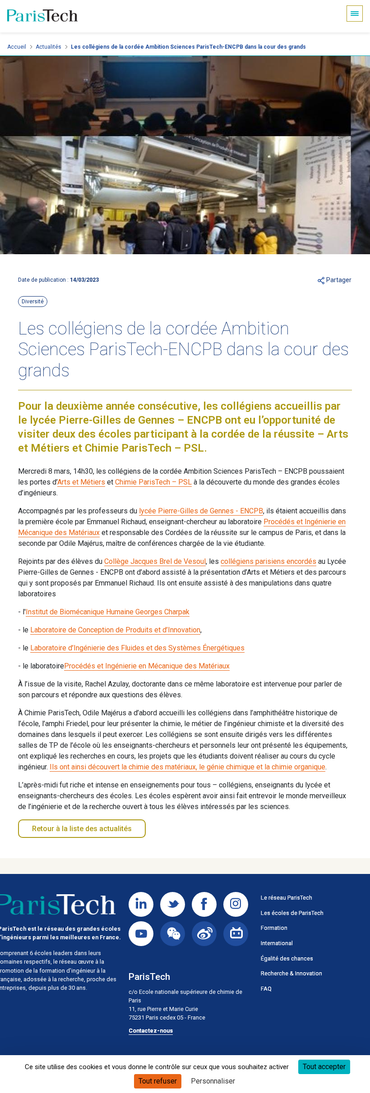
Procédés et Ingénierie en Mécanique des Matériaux (147, 666)
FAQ (266, 988)
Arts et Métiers (81, 482)
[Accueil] (42, 16)
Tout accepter (324, 1066)
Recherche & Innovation (291, 973)
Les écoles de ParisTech (292, 913)
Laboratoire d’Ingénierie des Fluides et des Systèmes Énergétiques (137, 648)
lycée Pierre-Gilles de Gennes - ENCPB (201, 511)
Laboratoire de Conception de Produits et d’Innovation (115, 630)
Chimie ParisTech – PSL (153, 482)
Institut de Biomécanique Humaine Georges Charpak (108, 612)
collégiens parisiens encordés (268, 561)
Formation (274, 927)
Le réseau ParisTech (286, 897)
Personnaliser (213, 1081)
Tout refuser (158, 1081)
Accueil (16, 47)
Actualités (48, 47)
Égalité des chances (287, 958)
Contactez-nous (151, 1030)
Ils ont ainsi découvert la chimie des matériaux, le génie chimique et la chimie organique (187, 767)
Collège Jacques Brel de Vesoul (155, 561)
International (277, 943)
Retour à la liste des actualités (82, 828)
